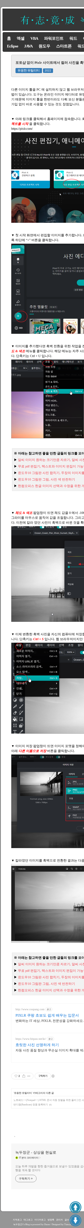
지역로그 (17, 1219)
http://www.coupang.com (29, 1009)
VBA (34, 38)
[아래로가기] (75, 1220)
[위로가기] (75, 1207)
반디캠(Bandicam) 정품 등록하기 (30, 1104)
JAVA (28, 46)
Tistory (67, 1224)
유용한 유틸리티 (29, 70)
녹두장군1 (18, 1224)
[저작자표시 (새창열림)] (53, 1076)
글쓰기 (68, 1219)
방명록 (51, 1219)
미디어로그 (40, 1219)
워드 (73, 38)
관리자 (59, 1219)
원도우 (44, 46)
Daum (47, 1224)
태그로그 (28, 1219)
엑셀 (20, 38)
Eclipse (12, 46)
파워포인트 (53, 38)
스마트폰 (64, 46)
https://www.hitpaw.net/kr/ (30, 1038)
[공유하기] (23, 1076)
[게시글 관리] (28, 1076)
